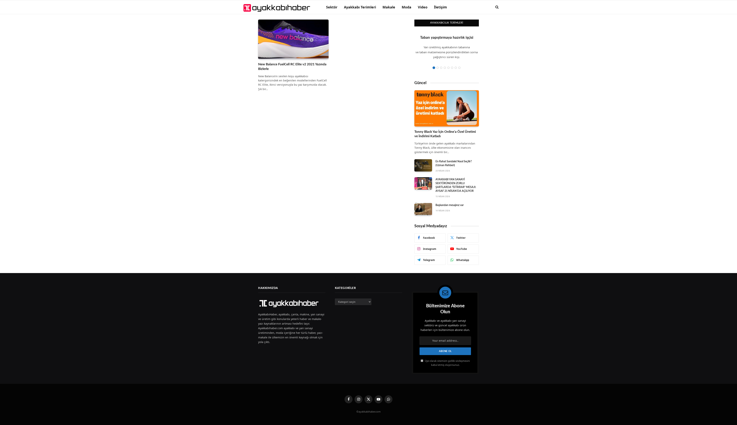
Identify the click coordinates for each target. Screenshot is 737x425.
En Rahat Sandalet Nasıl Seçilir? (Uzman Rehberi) (453, 163)
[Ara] (497, 7)
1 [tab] (434, 67)
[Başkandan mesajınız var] (423, 209)
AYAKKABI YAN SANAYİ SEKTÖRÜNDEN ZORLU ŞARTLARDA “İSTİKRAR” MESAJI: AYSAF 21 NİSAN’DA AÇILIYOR (455, 185)
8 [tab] (459, 67)
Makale (389, 7)
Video (422, 7)
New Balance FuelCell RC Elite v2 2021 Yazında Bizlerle (292, 66)
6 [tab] (452, 67)
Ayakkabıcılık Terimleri (446, 23)
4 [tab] (445, 67)
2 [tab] (437, 67)
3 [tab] (441, 67)
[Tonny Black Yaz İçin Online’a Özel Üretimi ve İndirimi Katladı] (446, 108)
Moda (406, 7)
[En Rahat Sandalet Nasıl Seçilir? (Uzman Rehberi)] (423, 165)
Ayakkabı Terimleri (360, 7)
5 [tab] (448, 67)
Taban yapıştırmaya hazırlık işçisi (446, 37)
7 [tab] (456, 67)
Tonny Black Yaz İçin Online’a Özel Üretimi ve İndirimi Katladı (445, 134)
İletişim (440, 7)
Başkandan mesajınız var (449, 205)
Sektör (331, 7)
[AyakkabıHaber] (277, 7)
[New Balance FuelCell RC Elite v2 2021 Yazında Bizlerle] (293, 39)
